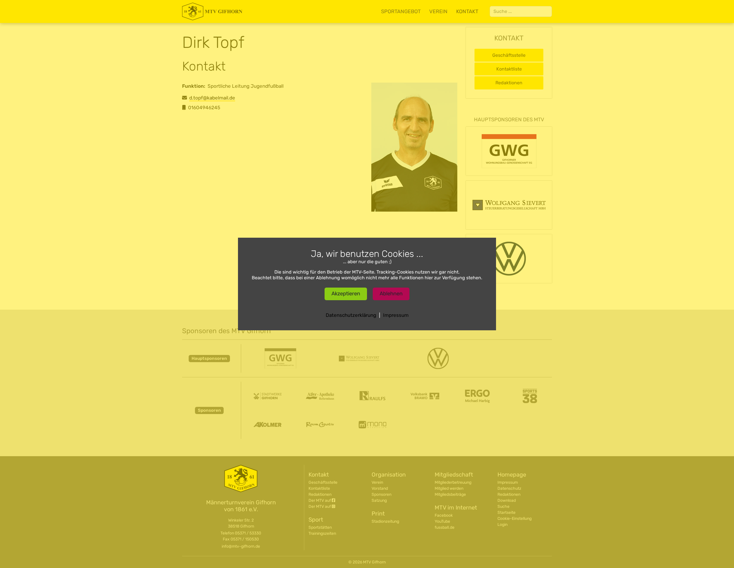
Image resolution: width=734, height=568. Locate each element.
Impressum (396, 315)
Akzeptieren (345, 293)
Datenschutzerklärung (351, 315)
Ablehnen (391, 293)
